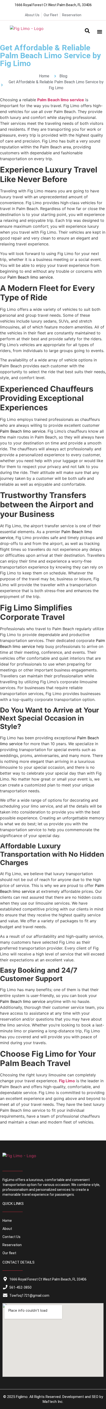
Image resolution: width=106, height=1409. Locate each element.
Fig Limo (67, 1080)
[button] (87, 32)
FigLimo (8, 1180)
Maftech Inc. (53, 1401)
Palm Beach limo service (60, 99)
